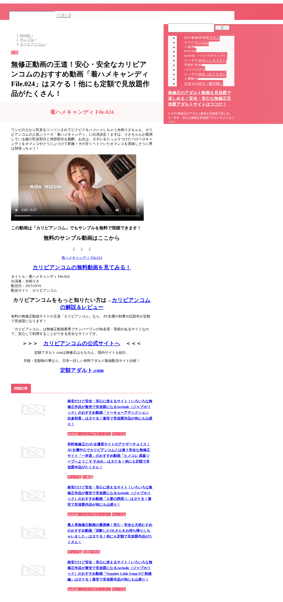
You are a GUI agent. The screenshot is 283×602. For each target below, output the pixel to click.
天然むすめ (193, 65)
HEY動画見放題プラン (202, 38)
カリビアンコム (196, 42)
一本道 (189, 47)
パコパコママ (194, 70)
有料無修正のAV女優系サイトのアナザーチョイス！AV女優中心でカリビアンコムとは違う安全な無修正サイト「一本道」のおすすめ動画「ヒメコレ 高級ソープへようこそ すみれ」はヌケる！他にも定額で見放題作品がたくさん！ (108, 455)
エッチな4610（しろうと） (205, 60)
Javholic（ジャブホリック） (205, 56)
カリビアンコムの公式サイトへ (81, 343)
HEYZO (190, 51)
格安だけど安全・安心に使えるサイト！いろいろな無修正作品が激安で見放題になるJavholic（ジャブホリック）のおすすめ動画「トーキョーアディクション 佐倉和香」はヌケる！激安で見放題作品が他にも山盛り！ (109, 412)
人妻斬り (191, 79)
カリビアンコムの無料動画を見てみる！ (82, 267)
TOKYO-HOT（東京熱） (203, 83)
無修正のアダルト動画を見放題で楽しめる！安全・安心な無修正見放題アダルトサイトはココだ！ (199, 98)
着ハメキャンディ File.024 (81, 258)
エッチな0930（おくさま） (205, 74)
